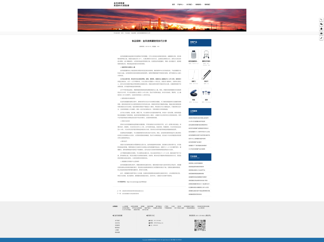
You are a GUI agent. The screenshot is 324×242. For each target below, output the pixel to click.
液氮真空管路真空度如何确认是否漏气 (199, 118)
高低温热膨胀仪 (191, 208)
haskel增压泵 (201, 208)
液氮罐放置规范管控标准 (195, 194)
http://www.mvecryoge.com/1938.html (136, 181)
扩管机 (166, 206)
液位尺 (206, 81)
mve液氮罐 (125, 206)
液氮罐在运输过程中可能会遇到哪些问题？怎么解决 (202, 190)
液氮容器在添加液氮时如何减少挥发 (198, 180)
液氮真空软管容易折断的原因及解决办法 (133, 191)
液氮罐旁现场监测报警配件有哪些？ (198, 177)
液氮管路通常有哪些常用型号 (196, 166)
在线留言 (117, 225)
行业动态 (127, 33)
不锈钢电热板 (168, 208)
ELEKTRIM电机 (126, 209)
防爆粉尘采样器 (157, 208)
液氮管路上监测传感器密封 (196, 163)
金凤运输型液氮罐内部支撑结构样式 (198, 125)
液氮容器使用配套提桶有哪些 (196, 173)
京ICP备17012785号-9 (176, 239)
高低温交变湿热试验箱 (203, 206)
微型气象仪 (148, 208)
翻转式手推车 (206, 61)
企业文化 (117, 223)
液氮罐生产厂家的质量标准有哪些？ (198, 145)
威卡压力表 (145, 209)
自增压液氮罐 (134, 206)
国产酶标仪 (159, 206)
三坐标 (173, 206)
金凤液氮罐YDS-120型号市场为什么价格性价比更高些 (203, 131)
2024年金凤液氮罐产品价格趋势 (197, 149)
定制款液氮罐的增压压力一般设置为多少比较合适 (202, 184)
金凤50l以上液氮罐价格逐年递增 (197, 138)
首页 (173, 4)
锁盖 (193, 100)
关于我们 (189, 4)
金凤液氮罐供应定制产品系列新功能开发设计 (200, 135)
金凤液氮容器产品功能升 (195, 142)
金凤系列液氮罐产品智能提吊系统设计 (199, 128)
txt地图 (117, 230)
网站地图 (117, 232)
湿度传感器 (150, 206)
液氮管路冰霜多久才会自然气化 (197, 170)
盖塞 (206, 100)
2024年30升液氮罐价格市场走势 (197, 121)
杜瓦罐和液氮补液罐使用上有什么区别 (199, 187)
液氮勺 (194, 81)
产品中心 (180, 4)
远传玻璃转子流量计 (189, 206)
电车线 (179, 206)
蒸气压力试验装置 (137, 208)
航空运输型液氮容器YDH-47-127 (194, 61)
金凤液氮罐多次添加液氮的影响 (130, 193)
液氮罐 (142, 206)
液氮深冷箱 (137, 209)
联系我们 (207, 4)
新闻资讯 (198, 4)
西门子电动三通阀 (179, 208)
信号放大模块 (125, 208)
